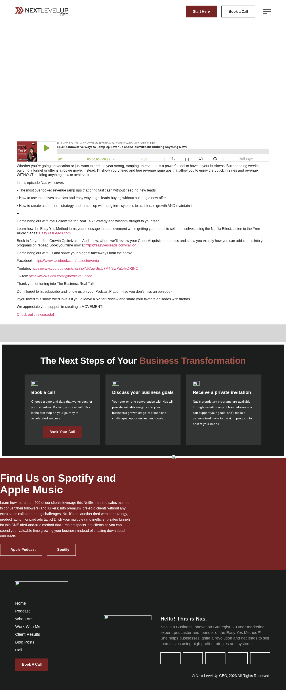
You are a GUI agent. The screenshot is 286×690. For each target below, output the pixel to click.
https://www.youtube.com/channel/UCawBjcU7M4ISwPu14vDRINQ (85, 268)
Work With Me (27, 626)
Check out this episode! (35, 314)
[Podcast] (238, 658)
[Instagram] (215, 658)
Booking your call (65, 407)
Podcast (22, 611)
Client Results (27, 634)
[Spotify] (260, 658)
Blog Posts (24, 642)
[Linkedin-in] (170, 658)
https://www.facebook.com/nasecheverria (66, 261)
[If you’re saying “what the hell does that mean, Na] (254, 593)
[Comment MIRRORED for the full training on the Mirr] (120, 593)
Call (18, 650)
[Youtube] (193, 658)
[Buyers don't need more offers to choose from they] (153, 593)
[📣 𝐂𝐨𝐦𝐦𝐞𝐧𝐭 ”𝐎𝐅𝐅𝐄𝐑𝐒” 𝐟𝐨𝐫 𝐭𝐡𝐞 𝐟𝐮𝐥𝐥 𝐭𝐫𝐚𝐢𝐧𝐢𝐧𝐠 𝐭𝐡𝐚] (187, 593)
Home (20, 603)
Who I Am (24, 619)
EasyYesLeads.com (55, 233)
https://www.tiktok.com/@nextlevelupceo (60, 276)
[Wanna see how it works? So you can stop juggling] (221, 593)
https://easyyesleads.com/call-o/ (110, 245)
